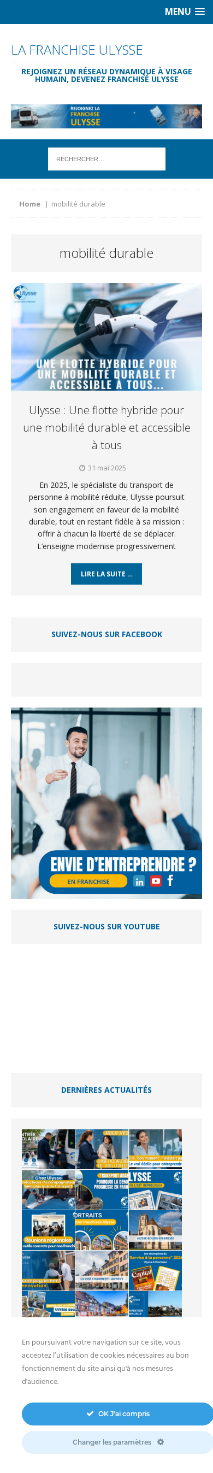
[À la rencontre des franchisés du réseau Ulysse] (101, 1230)
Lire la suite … (107, 574)
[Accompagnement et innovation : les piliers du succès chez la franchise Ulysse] (48, 1271)
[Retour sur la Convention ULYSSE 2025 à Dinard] (48, 1311)
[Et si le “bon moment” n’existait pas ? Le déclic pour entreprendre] (155, 1149)
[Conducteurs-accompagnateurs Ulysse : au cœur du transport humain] (48, 1190)
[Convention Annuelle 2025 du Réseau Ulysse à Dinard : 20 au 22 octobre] (155, 1311)
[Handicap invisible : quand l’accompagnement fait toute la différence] (101, 1149)
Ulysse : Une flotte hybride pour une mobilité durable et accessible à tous (107, 427)
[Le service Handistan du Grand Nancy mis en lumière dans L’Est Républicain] (155, 1190)
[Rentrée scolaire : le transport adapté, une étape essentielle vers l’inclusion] (48, 1149)
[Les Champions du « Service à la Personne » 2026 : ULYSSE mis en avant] (155, 1271)
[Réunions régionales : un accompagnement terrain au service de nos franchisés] (48, 1230)
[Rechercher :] (106, 158)
